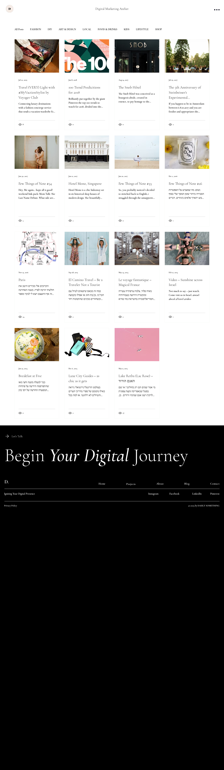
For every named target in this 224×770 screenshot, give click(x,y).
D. (6, 482)
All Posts (18, 29)
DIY (50, 29)
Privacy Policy (10, 505)
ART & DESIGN (67, 29)
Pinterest (214, 493)
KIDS (126, 29)
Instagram (153, 493)
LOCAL (87, 29)
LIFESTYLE (142, 29)
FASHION (35, 29)
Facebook (174, 493)
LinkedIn (197, 493)
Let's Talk (17, 436)
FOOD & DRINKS (107, 29)
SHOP (158, 29)
